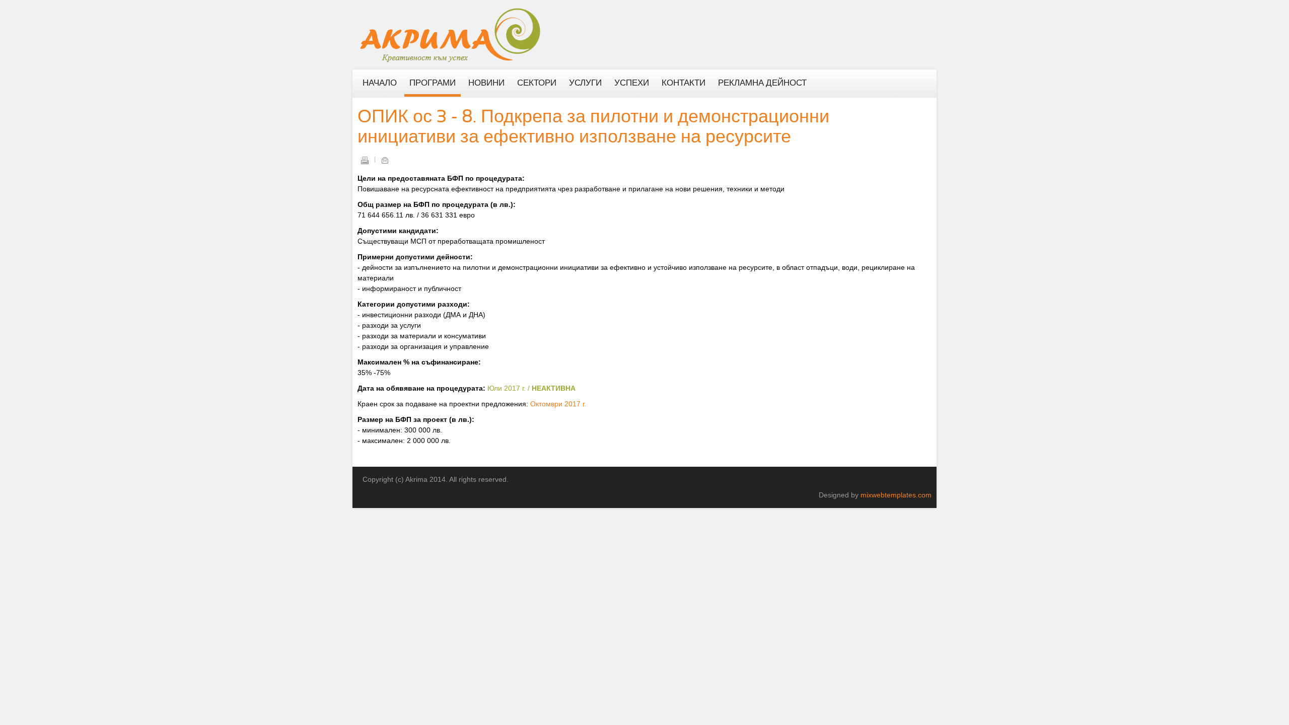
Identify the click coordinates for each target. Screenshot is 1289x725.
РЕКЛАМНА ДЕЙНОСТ (762, 84)
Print (365, 160)
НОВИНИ (486, 84)
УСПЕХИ (631, 84)
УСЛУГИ (585, 84)
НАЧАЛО (380, 84)
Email (385, 160)
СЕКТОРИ (536, 84)
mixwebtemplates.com (896, 495)
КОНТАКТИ (683, 84)
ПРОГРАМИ (432, 84)
